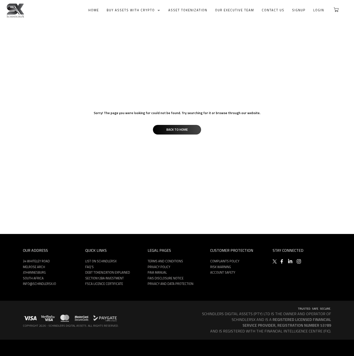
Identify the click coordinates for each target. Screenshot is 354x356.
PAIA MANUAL (157, 272)
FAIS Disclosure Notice (166, 278)
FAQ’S (89, 266)
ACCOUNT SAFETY (222, 272)
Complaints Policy (224, 261)
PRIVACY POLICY (159, 266)
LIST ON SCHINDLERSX (101, 261)
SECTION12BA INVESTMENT (104, 278)
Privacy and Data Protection (170, 283)
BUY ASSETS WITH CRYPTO (131, 10)
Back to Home (177, 129)
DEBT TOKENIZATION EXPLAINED (107, 272)
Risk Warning (220, 266)
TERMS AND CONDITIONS (165, 261)
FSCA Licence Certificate (104, 283)
